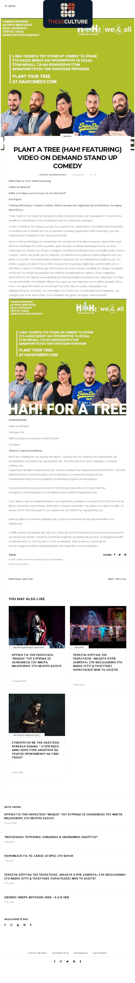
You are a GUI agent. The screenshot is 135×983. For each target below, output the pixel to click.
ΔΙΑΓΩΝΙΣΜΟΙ (100, 953)
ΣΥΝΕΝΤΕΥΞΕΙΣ (31, 735)
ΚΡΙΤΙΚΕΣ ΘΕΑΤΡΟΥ (34, 647)
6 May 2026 (17, 772)
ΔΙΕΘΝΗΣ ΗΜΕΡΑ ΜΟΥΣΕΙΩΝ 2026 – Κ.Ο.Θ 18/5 (36, 897)
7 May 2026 (78, 684)
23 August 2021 (78, 175)
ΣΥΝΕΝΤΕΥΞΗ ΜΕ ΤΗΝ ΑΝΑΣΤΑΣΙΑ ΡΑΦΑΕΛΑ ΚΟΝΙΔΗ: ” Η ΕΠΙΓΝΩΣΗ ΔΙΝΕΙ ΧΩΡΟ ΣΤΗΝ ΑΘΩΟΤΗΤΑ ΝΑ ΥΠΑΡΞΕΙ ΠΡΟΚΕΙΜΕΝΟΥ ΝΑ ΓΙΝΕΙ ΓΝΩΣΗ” (35, 750)
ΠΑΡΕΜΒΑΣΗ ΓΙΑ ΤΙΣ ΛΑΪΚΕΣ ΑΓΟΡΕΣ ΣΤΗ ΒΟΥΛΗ (38, 856)
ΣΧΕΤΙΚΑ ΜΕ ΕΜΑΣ (37, 953)
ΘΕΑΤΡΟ (67, 136)
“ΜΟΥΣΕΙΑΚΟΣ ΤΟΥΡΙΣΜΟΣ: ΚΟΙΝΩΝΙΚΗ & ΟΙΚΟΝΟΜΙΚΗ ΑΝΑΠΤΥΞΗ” (51, 837)
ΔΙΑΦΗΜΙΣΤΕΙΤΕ (60, 953)
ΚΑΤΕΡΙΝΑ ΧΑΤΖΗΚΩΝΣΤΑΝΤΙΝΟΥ (53, 175)
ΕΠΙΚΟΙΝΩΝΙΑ (81, 953)
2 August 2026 (19, 681)
